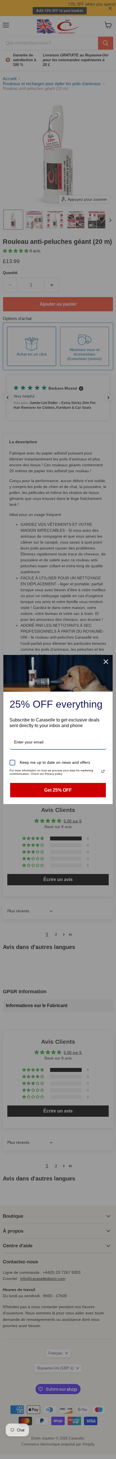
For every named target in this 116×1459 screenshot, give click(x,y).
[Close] (106, 661)
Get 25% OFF (58, 790)
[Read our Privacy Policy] (103, 771)
